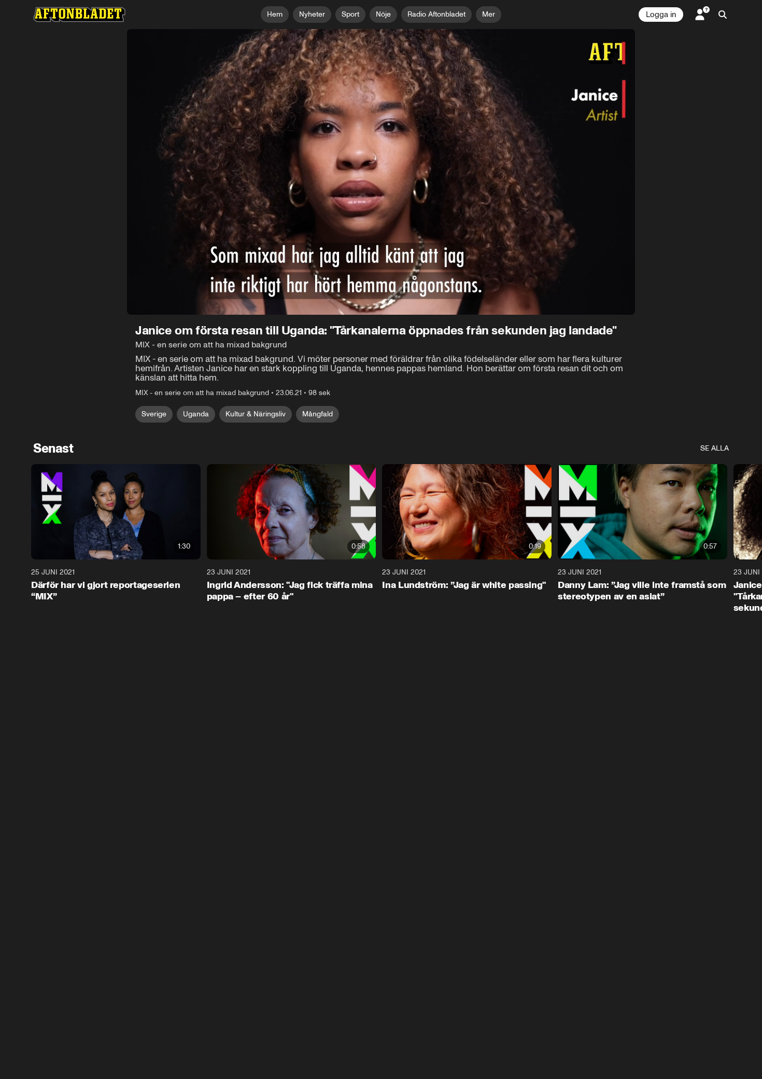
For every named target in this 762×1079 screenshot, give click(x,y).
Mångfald (317, 414)
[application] (381, 172)
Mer (488, 14)
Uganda (196, 414)
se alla (714, 448)
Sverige (154, 414)
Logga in (661, 14)
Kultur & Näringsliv (255, 414)
